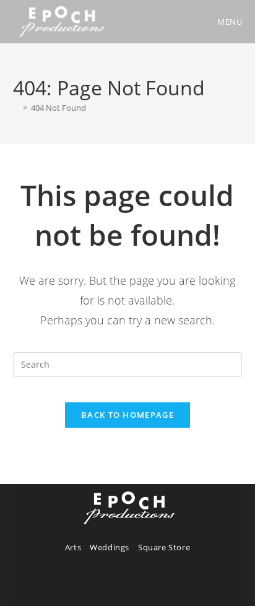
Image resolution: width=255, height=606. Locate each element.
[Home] (16, 107)
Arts (73, 547)
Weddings (109, 547)
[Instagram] (144, 584)
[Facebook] (110, 584)
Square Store (164, 547)
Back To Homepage (127, 414)
